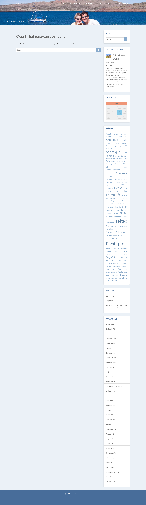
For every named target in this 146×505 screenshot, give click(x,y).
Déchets (117, 179)
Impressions (110, 207)
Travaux (123, 275)
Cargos (117, 164)
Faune (125, 188)
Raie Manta (122, 261)
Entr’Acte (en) (111, 353)
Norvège (109, 229)
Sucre (108, 272)
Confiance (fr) (110, 343)
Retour (108, 266)
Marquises (117, 216)
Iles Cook (115, 204)
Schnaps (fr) (110, 448)
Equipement (110, 185)
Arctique (114, 146)
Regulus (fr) (110, 439)
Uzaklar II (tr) (110, 482)
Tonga (108, 275)
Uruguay (109, 278)
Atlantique (113, 152)
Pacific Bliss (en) (111, 415)
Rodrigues (116, 266)
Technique (122, 272)
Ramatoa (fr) (110, 434)
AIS (126, 136)
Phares (115, 252)
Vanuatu (115, 278)
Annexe (117, 143)
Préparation (111, 260)
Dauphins (110, 179)
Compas (124, 170)
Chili (108, 166)
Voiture (108, 281)
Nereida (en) (110, 410)
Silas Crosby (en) (111, 458)
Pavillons (124, 248)
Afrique (124, 134)
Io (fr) (108, 372)
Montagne (111, 225)
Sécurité (114, 269)
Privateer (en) (110, 420)
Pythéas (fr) (110, 424)
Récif (125, 263)
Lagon (124, 210)
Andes (125, 140)
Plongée (124, 254)
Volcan (114, 280)
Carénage (109, 164)
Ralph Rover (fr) (111, 429)
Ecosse (112, 182)
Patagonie (115, 248)
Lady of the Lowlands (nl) (114, 386)
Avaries (117, 156)
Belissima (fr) (110, 334)
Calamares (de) (111, 339)
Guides (108, 201)
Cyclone (117, 177)
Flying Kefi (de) (111, 358)
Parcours (98, 3)
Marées (123, 213)
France (124, 195)
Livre (116, 213)
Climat (125, 167)
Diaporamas (110, 301)
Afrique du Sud (114, 136)
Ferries (108, 191)
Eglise (118, 182)
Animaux (109, 143)
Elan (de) (109, 348)
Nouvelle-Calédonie (116, 232)
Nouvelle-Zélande (114, 235)
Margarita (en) (111, 401)
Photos (123, 251)
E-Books (77, 3)
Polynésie (111, 257)
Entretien (124, 182)
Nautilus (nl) (110, 405)
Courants (121, 173)
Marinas (109, 216)
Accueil (108, 134)
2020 (116, 103)
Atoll (125, 152)
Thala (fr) (109, 477)
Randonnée (112, 263)
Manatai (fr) (110, 396)
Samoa (108, 269)
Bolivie (125, 158)
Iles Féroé (123, 204)
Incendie (118, 207)
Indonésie (109, 210)
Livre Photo (110, 296)
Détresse (124, 179)
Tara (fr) (109, 463)
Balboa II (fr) (110, 329)
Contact (117, 3)
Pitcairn (108, 254)
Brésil (108, 161)
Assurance (109, 148)
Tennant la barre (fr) (113, 472)
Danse (125, 177)
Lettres (108, 3)
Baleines (124, 156)
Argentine (122, 145)
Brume (113, 161)
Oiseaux (110, 238)
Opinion (118, 239)
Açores (116, 134)
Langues (109, 213)
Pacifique (115, 244)
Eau (107, 182)
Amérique (112, 140)
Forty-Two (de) (111, 362)
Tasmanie (113, 272)
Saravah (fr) (110, 444)
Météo (121, 221)
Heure (119, 201)
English (125, 3)
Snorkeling (122, 269)
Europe (118, 188)
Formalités (113, 195)
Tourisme (115, 275)
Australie (110, 155)
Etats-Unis (109, 188)
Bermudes (109, 158)
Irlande (117, 210)
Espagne (124, 185)
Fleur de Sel (88, 3)
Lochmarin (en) (111, 391)
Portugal (124, 257)
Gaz (107, 198)
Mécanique (110, 222)
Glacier (112, 198)
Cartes (124, 164)
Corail (108, 174)
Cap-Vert (124, 161)
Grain (119, 198)
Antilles (124, 143)
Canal (118, 161)
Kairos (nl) (109, 377)
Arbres (108, 146)
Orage (125, 239)
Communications (113, 169)
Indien (124, 206)
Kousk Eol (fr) (110, 382)
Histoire (124, 201)
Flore (125, 191)
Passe (108, 248)
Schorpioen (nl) (111, 453)
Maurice (124, 216)
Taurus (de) (110, 467)
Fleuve (117, 191)
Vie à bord (123, 278)
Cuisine (109, 177)
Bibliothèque (117, 158)
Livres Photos (66, 3)
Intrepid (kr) (110, 367)
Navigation (123, 226)
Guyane (113, 201)
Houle (109, 203)
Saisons (124, 267)
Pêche (108, 251)
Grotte (125, 198)
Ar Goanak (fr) (111, 324)
